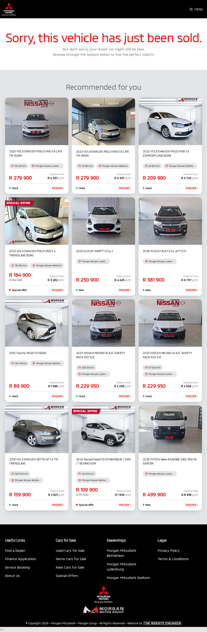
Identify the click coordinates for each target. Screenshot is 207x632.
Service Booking (17, 567)
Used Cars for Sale (70, 550)
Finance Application (20, 559)
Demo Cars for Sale (71, 559)
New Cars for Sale (70, 567)
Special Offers (67, 575)
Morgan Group (87, 623)
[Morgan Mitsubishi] (9, 9)
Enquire (58, 188)
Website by (154, 623)
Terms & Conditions (173, 559)
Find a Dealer (15, 550)
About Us (12, 575)
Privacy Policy (169, 550)
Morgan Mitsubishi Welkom (128, 577)
